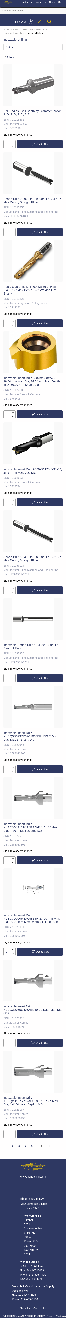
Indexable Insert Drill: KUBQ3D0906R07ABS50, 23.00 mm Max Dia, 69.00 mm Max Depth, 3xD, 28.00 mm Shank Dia (32, 920)
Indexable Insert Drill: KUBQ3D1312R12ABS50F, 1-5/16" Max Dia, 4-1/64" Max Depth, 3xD (30, 827)
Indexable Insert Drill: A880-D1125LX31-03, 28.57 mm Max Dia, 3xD (32, 471)
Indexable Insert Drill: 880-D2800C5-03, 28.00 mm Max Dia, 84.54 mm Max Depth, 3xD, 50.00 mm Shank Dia (32, 381)
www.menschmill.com (33, 1176)
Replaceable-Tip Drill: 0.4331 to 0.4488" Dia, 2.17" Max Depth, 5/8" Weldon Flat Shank (30, 290)
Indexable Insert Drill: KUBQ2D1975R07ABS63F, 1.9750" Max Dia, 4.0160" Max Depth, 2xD (30, 1101)
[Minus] (13, 146)
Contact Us (55, 2)
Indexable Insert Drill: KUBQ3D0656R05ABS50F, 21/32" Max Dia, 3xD (32, 1010)
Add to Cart (42, 144)
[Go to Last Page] (49, 1146)
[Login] (40, 21)
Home (6, 29)
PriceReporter (61, 1316)
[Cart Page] (48, 21)
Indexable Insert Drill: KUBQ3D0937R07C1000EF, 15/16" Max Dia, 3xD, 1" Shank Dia (30, 736)
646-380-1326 (34, 1279)
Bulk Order (21, 21)
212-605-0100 (29, 1299)
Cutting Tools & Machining (33, 29)
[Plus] (13, 142)
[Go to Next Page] (41, 1146)
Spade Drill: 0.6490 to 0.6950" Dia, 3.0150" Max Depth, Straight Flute (32, 558)
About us (41, 2)
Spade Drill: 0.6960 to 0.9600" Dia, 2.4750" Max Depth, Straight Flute (32, 200)
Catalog (15, 29)
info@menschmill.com (33, 1198)
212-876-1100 (37, 1274)
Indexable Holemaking (13, 33)
